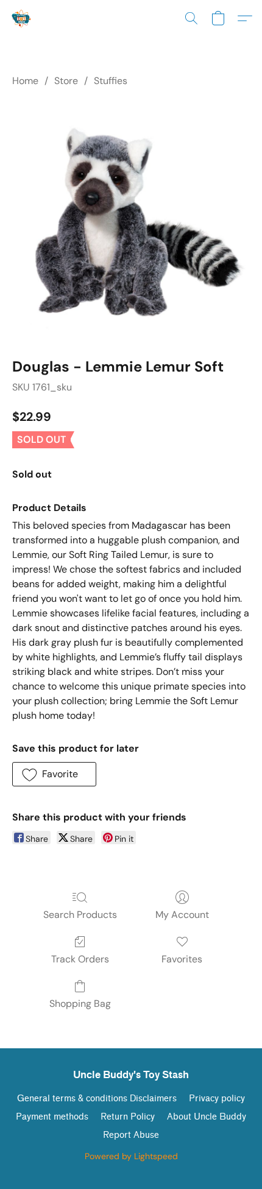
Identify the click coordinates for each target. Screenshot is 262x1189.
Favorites (181, 959)
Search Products (80, 914)
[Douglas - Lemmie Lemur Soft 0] (131, 220)
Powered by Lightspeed (131, 1156)
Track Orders (80, 959)
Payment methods (52, 1117)
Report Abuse (131, 1135)
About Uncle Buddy (206, 1117)
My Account (182, 914)
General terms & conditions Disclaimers (97, 1098)
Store (66, 80)
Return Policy (128, 1117)
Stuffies (110, 80)
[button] (22, 18)
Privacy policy (217, 1098)
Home (25, 80)
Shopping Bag (80, 1003)
